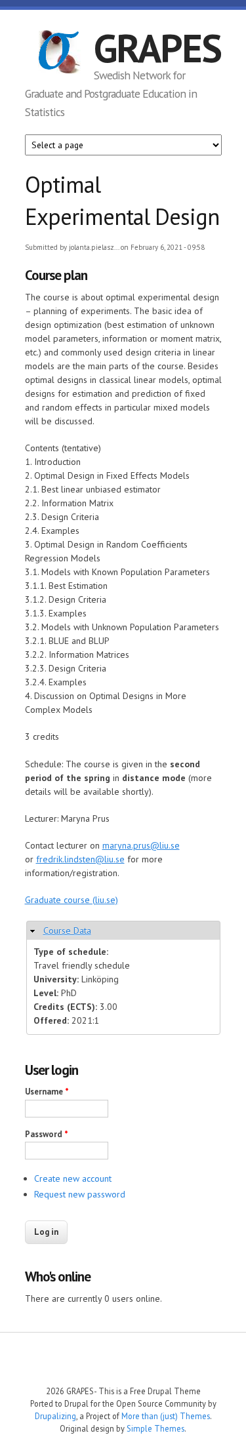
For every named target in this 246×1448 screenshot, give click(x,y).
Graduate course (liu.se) (71, 900)
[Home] (59, 53)
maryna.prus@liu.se (141, 845)
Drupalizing (55, 1416)
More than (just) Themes (165, 1416)
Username (47, 1091)
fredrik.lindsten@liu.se (80, 859)
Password (46, 1134)
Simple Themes (155, 1428)
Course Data (67, 930)
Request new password (79, 1194)
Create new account (73, 1178)
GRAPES (157, 47)
